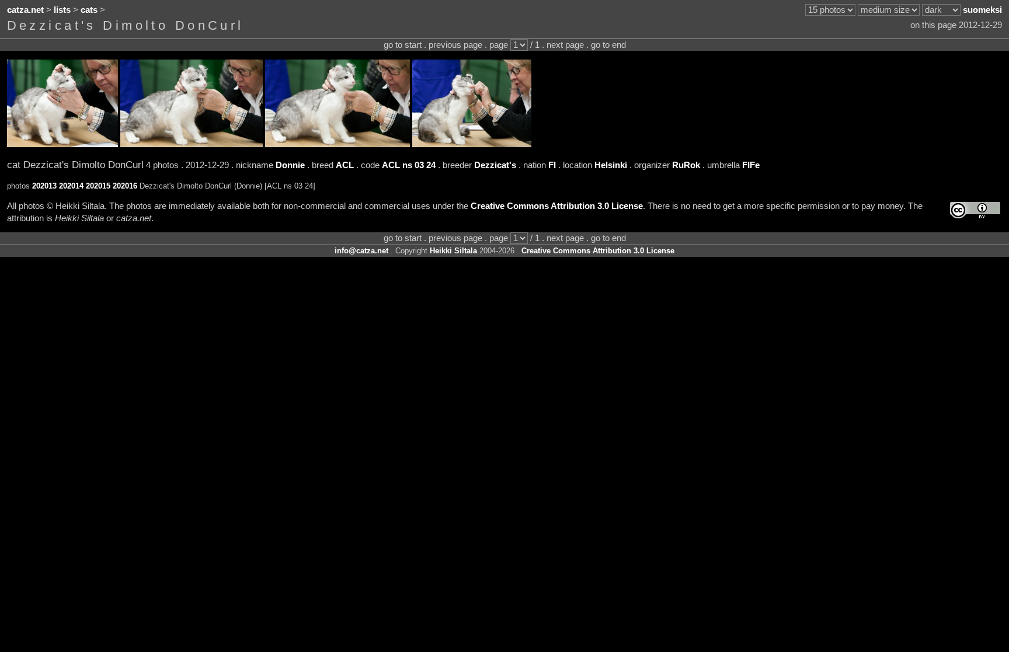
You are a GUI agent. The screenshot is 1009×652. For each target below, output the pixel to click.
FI (552, 165)
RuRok (686, 165)
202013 (44, 186)
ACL (345, 165)
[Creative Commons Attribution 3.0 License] (975, 210)
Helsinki (610, 165)
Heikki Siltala (453, 250)
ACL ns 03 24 (409, 165)
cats (89, 10)
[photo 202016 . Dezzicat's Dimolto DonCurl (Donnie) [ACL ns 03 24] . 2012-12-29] (471, 144)
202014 (71, 186)
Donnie (290, 165)
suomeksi (982, 10)
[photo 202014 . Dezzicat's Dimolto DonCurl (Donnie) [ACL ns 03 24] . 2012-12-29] (191, 144)
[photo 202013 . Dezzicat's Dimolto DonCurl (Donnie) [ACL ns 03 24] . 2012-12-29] (62, 144)
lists (62, 10)
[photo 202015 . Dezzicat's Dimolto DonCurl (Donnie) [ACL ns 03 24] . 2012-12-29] (337, 144)
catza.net (25, 10)
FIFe (751, 165)
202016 (125, 186)
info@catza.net (361, 250)
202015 (98, 186)
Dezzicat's (495, 165)
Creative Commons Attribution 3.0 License (557, 206)
